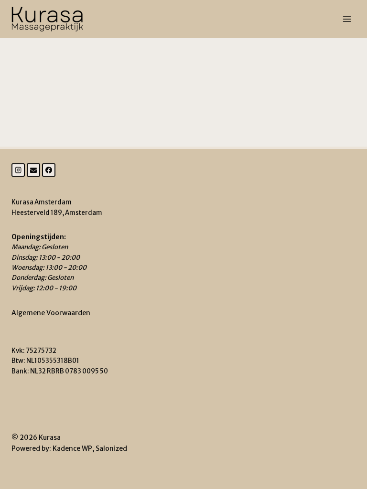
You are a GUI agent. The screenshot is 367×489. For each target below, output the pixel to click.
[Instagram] (18, 170)
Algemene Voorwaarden (50, 312)
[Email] (33, 170)
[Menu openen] (347, 18)
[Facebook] (48, 170)
